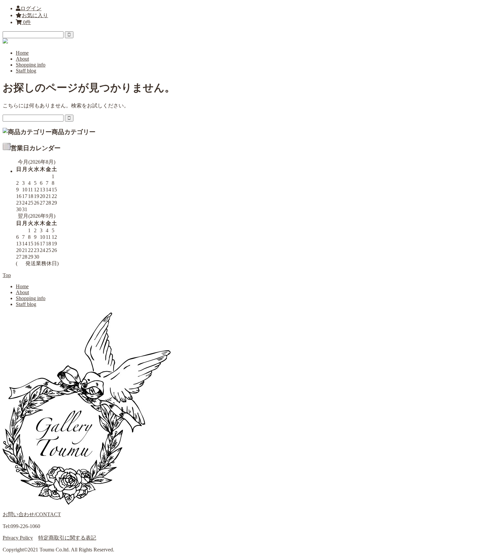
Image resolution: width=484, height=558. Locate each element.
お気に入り (35, 15)
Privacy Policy (18, 538)
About (22, 59)
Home (22, 53)
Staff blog (26, 70)
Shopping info (30, 65)
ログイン (30, 8)
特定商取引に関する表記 (67, 538)
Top (7, 275)
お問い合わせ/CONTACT (32, 514)
